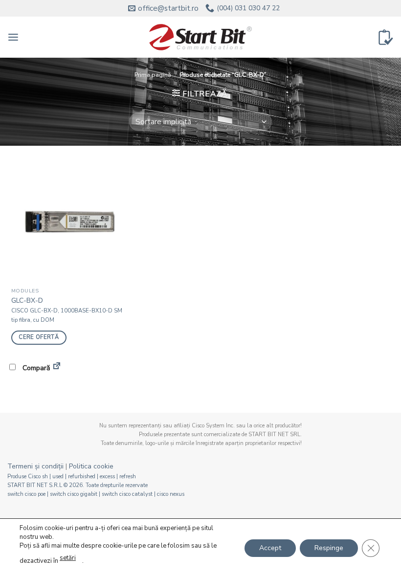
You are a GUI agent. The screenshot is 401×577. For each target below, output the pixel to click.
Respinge (328, 547)
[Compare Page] (57, 367)
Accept (270, 547)
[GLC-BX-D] (68, 221)
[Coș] (386, 37)
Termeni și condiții (35, 466)
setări (68, 558)
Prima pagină (152, 74)
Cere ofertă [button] (39, 337)
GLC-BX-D (27, 300)
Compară (35, 368)
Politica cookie (91, 466)
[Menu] (13, 37)
